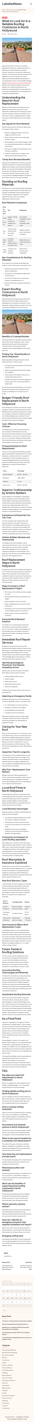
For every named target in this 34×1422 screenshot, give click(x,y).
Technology (5, 1403)
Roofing (5, 17)
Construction (6, 1360)
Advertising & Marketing (9, 1350)
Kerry (6, 1253)
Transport (5, 1406)
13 (16, 1295)
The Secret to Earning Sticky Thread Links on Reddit (17, 1321)
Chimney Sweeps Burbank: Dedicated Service (15, 1324)
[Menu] (31, 3)
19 (12, 1298)
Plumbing (4, 1390)
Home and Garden (7, 1378)
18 (8, 1298)
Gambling (5, 1373)
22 (25, 1298)
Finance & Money (7, 1368)
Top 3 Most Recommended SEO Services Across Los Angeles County (17, 1338)
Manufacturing (6, 1388)
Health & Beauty (6, 1375)
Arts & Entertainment (8, 1355)
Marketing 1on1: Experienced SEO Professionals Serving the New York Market (15, 1328)
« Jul (4, 1310)
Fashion (4, 1362)
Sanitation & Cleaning (8, 1395)
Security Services (7, 1398)
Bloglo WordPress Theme (20, 1419)
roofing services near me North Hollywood (19, 83)
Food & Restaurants (7, 1370)
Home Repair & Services (8, 1380)
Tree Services (6, 1408)
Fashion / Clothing (7, 1365)
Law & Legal (5, 1385)
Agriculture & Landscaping (9, 1352)
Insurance (4, 1383)
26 (12, 1302)
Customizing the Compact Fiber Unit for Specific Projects (16, 1333)
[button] (8, 1256)
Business (4, 1357)
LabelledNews (12, 3)
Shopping (5, 1400)
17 (3, 1298)
